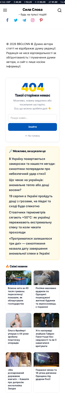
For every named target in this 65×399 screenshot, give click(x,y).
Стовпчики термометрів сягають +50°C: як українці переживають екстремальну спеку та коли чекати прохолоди (30, 222)
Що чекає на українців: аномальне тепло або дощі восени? (29, 185)
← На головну (32, 135)
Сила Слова (32, 9)
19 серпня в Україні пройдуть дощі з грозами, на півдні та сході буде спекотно (31, 201)
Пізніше (55, 395)
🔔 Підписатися (27, 395)
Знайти (32, 126)
